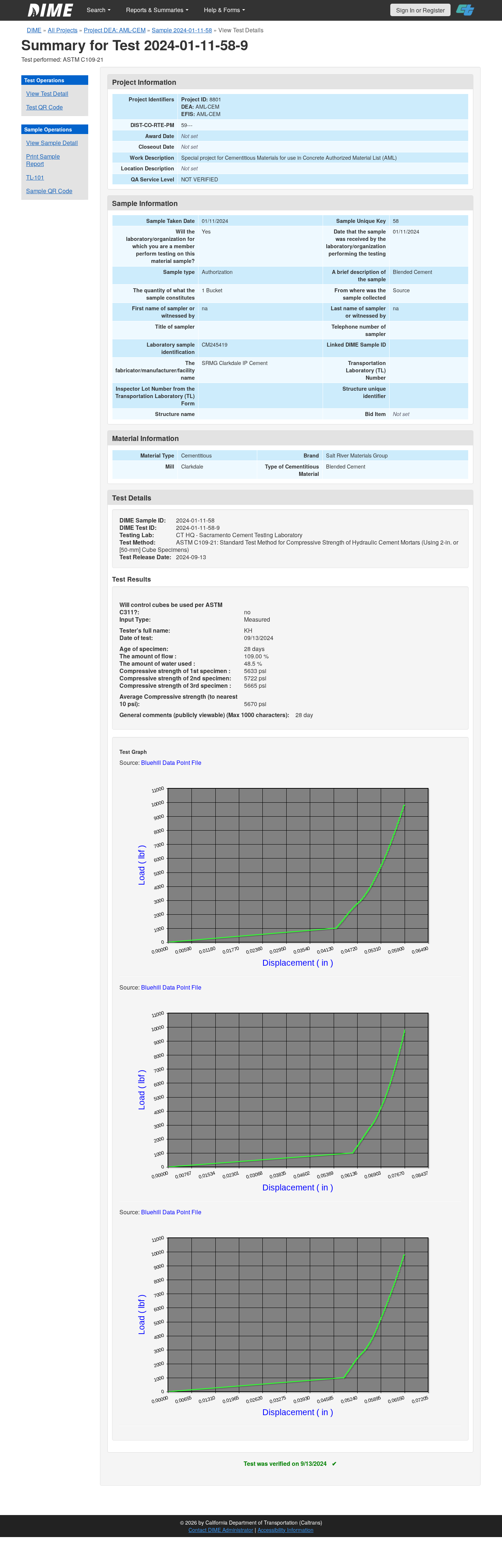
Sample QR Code (49, 191)
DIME (34, 30)
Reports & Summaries (155, 10)
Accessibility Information (285, 1529)
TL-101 (35, 177)
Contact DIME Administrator (221, 1529)
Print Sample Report (43, 160)
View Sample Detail (52, 142)
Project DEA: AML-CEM (115, 30)
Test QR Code (44, 107)
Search (97, 10)
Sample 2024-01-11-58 (182, 30)
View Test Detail (47, 93)
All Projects (63, 30)
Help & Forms (222, 10)
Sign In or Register (420, 10)
